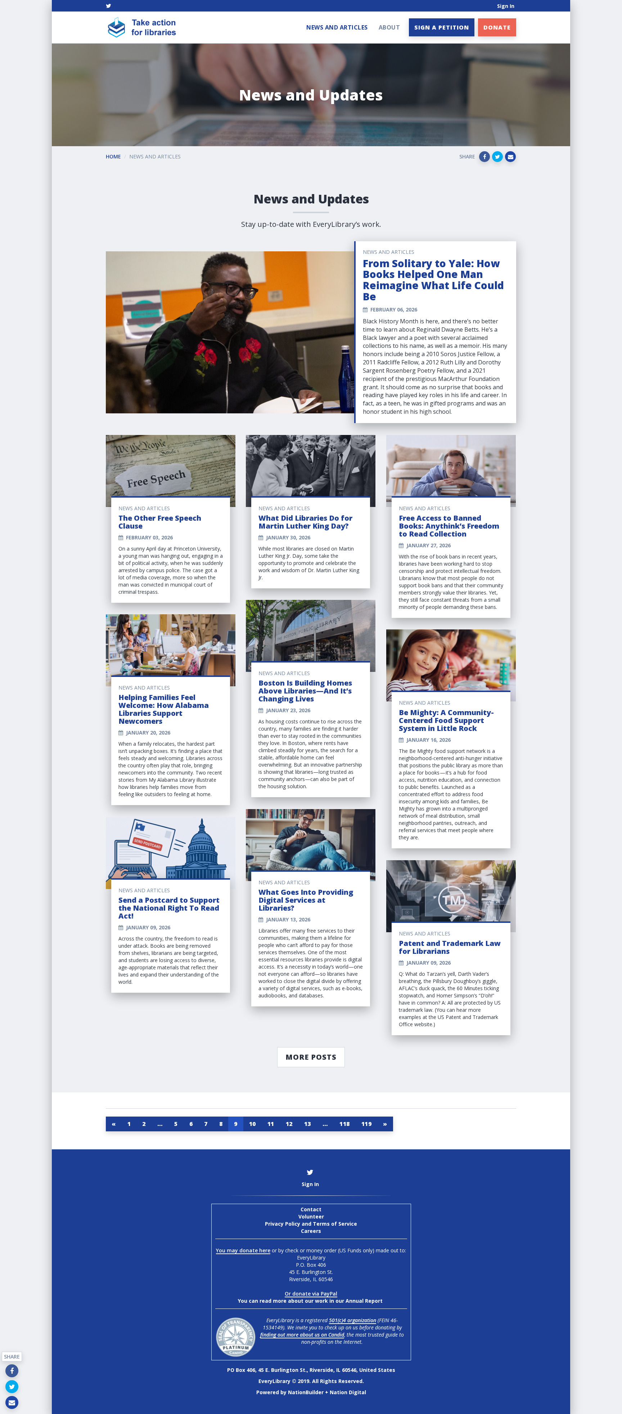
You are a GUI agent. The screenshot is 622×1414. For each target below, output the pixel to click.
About (389, 27)
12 (289, 1124)
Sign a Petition (441, 27)
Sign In (505, 6)
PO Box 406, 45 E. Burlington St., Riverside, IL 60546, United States (311, 1369)
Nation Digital (348, 1392)
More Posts (311, 1057)
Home (113, 156)
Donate (497, 27)
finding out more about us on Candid (302, 1334)
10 (252, 1124)
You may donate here (243, 1250)
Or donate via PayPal (311, 1293)
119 (366, 1124)
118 (344, 1124)
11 (270, 1124)
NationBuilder (306, 1392)
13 (307, 1124)
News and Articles (337, 27)
